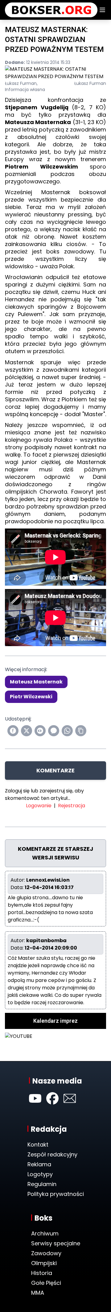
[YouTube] (35, 1098)
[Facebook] (52, 1098)
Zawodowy (46, 1253)
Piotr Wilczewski (31, 696)
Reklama (39, 1164)
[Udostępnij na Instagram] (40, 730)
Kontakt (37, 1144)
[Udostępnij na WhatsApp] (67, 730)
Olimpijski (44, 1263)
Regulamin (41, 1184)
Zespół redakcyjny (52, 1154)
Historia (41, 1273)
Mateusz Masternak (36, 681)
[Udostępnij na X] (26, 730)
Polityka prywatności (55, 1194)
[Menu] (102, 10)
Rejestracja (71, 805)
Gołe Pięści (46, 1283)
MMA (37, 1293)
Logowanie (38, 805)
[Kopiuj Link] (80, 730)
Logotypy (40, 1174)
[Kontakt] (70, 1098)
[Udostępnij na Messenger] (53, 730)
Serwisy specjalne (55, 1243)
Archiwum (45, 1233)
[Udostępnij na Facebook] (12, 730)
